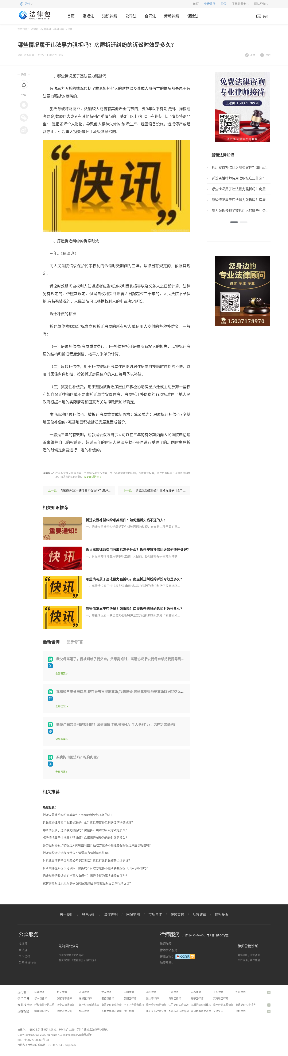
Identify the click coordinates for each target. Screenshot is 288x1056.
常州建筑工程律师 (223, 1004)
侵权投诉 (221, 914)
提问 (265, 16)
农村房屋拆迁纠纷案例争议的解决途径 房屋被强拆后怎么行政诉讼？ (87, 883)
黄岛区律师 (174, 998)
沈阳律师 (241, 992)
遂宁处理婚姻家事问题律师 (94, 1004)
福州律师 (151, 992)
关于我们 (66, 914)
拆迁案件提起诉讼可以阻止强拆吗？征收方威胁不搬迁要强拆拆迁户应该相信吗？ (96, 868)
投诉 (268, 55)
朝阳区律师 (130, 998)
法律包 (34, 29)
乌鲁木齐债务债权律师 (136, 1004)
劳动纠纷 (171, 16)
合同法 (150, 16)
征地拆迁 (46, 29)
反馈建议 (199, 914)
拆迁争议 (115, 462)
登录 (224, 3)
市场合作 (155, 914)
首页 (196, 3)
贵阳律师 (129, 992)
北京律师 (62, 992)
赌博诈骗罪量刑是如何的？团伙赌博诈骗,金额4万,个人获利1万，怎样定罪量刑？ (116, 724)
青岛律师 (196, 992)
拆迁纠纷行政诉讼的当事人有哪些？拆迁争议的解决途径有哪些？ (85, 875)
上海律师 (218, 992)
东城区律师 (85, 998)
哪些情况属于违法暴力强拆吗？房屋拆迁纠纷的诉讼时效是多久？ (104, 490)
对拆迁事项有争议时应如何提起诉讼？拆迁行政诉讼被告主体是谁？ (87, 860)
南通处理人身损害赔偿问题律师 (253, 1004)
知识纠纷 (109, 16)
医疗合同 (129, 1011)
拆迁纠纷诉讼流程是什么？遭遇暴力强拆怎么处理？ (77, 853)
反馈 (252, 55)
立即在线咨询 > (92, 476)
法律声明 (111, 914)
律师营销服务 (169, 950)
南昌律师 (84, 992)
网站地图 (133, 914)
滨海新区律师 (220, 998)
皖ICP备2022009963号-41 (33, 1039)
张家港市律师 (64, 998)
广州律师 (173, 992)
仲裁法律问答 (64, 1011)
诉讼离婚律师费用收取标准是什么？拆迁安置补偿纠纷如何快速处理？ (181, 490)
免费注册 (210, 3)
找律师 (23, 943)
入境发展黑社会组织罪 (114, 1011)
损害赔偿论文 (42, 1011)
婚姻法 (88, 16)
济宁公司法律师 (65, 1004)
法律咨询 (46, 1029)
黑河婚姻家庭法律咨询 (203, 1011)
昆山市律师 (152, 998)
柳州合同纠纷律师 (156, 1004)
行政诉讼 (79, 462)
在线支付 (177, 914)
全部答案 (60, 673)
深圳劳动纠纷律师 (201, 1004)
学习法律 (24, 956)
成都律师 (39, 992)
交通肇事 (218, 1011)
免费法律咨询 (27, 962)
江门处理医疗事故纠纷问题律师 (186, 1004)
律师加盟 (166, 943)
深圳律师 (241, 1011)
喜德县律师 (107, 998)
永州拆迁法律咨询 (178, 1011)
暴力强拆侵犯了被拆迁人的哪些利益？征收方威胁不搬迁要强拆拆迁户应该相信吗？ (97, 845)
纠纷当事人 (97, 462)
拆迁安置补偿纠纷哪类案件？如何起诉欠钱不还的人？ (126, 520)
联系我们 (89, 914)
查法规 (23, 950)
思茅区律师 (197, 998)
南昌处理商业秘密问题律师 (116, 1004)
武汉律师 (106, 992)
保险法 (193, 16)
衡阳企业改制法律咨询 (158, 1011)
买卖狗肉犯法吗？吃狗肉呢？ (78, 757)
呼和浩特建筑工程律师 (47, 1004)
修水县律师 (40, 998)
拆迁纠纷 (59, 29)
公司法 (131, 16)
